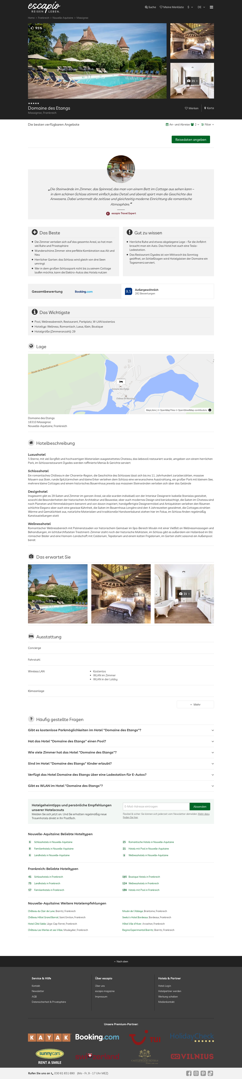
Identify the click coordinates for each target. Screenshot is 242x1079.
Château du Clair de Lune (41, 911)
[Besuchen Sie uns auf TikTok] (210, 1073)
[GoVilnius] (192, 1056)
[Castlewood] (145, 1056)
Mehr (197, 704)
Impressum (101, 996)
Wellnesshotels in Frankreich (140, 883)
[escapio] (44, 7)
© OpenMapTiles (166, 410)
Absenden (199, 806)
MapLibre (151, 410)
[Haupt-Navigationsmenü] (211, 7)
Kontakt (36, 985)
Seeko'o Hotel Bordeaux (135, 917)
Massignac (82, 17)
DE (199, 7)
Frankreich (43, 17)
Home (31, 17)
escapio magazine (105, 991)
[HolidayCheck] (192, 1037)
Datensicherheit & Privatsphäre (49, 1001)
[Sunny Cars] (50, 1056)
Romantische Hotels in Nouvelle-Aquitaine (148, 841)
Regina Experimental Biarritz (137, 929)
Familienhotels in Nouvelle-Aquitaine (51, 848)
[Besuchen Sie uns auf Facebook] (189, 1073)
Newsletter (38, 991)
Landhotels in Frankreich (44, 883)
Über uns (100, 985)
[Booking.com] (97, 1037)
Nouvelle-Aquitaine (63, 17)
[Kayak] (50, 1038)
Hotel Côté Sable (37, 923)
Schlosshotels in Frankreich (45, 876)
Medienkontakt (166, 1001)
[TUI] (145, 1037)
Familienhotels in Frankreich (46, 889)
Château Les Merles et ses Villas (45, 929)
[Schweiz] (97, 1056)
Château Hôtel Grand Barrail (43, 917)
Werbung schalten (168, 996)
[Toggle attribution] (210, 410)
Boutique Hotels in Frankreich (141, 876)
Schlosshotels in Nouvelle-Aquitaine (50, 841)
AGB (34, 996)
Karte (210, 108)
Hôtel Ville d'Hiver (131, 923)
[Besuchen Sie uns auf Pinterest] (203, 1073)
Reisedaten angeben (190, 139)
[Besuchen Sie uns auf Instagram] (196, 1073)
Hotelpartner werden (169, 991)
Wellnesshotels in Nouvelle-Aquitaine (145, 855)
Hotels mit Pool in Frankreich (140, 889)
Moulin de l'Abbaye (132, 911)
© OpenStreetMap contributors (191, 410)
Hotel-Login (164, 985)
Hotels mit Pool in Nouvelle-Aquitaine (146, 848)
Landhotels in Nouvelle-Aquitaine (49, 855)
